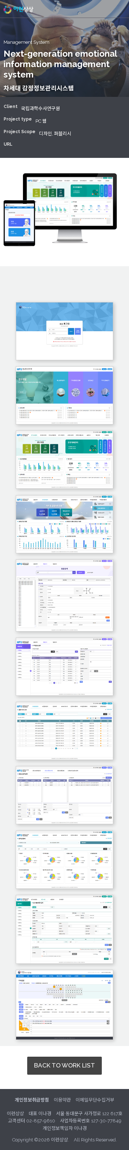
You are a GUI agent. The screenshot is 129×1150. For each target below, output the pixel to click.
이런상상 (18, 9)
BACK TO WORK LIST (64, 1065)
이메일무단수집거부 (95, 1100)
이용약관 (62, 1100)
